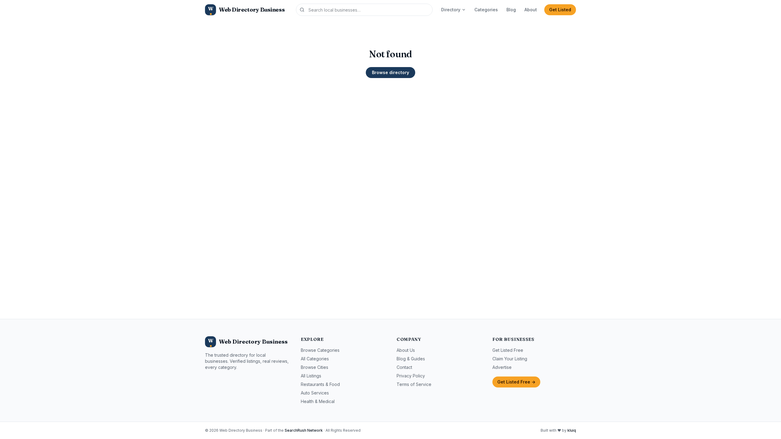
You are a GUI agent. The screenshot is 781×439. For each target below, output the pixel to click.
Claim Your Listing (509, 358)
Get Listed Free (507, 350)
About (530, 9)
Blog (511, 9)
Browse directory (390, 72)
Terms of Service (414, 384)
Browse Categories (320, 350)
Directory (450, 9)
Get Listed (560, 9)
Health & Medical (318, 401)
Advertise (502, 367)
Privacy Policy (411, 375)
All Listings (311, 375)
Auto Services (315, 392)
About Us (406, 350)
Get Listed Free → (516, 381)
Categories (486, 9)
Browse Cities (314, 367)
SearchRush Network (304, 430)
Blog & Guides (411, 358)
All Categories (315, 358)
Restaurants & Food (320, 384)
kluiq (571, 430)
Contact (404, 367)
